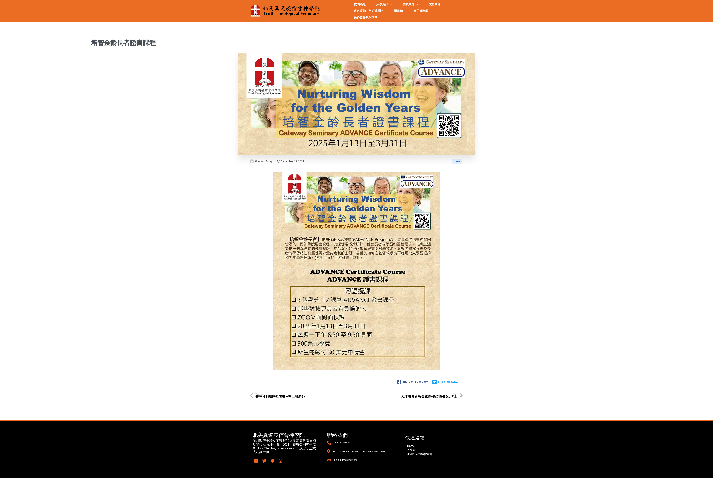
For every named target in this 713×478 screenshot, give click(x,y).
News (457, 161)
